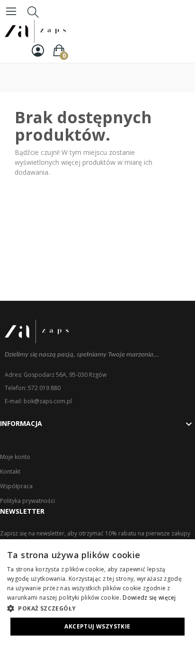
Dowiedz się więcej (149, 598)
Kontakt (10, 471)
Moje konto (15, 457)
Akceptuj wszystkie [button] (97, 626)
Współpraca (16, 486)
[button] (97, 608)
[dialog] (97, 592)
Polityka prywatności (27, 501)
